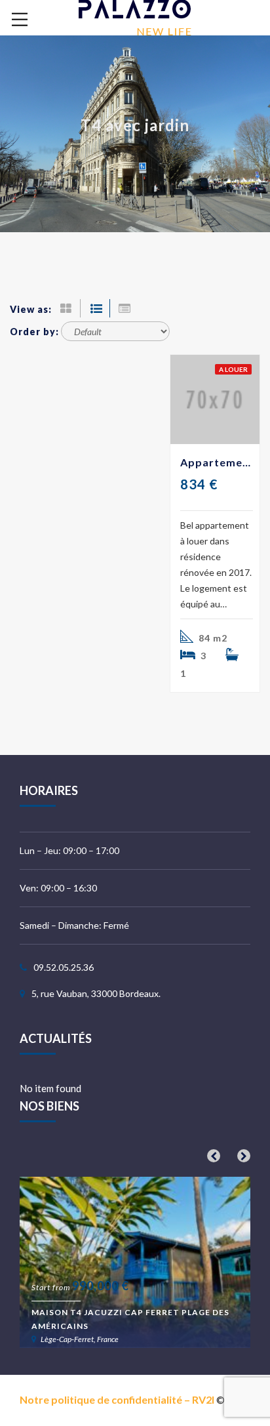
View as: (31, 309)
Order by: (34, 331)
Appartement (115, 146)
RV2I (203, 1399)
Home (52, 146)
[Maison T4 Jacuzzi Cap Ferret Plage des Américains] (135, 1262)
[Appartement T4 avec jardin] (215, 399)
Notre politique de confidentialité (101, 1399)
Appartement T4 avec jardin (216, 462)
